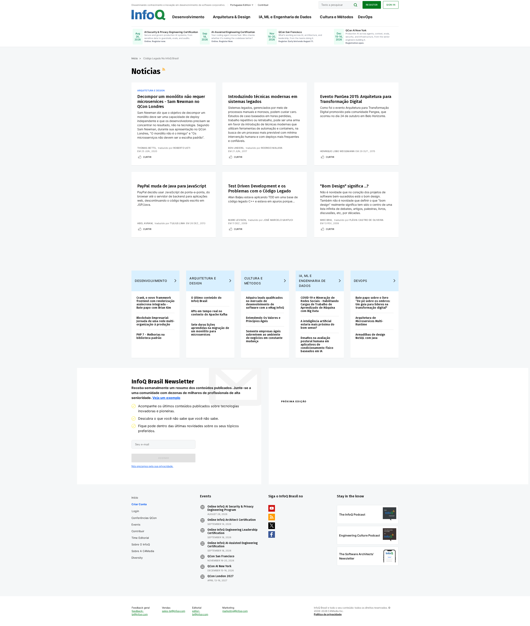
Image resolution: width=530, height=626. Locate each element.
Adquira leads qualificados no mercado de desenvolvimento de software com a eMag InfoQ (265, 302)
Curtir (147, 157)
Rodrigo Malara (271, 147)
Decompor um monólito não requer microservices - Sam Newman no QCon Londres (171, 101)
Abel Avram (145, 223)
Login (135, 511)
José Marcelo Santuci (278, 220)
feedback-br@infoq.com (140, 612)
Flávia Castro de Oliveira (366, 220)
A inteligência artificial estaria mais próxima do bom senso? (317, 324)
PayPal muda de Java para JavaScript (171, 186)
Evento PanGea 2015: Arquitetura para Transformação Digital (355, 99)
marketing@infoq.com (235, 611)
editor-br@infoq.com (200, 612)
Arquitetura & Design (231, 17)
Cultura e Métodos (336, 17)
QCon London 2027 (220, 576)
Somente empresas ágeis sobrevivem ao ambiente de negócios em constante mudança (264, 336)
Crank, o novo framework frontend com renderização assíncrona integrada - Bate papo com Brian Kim (155, 302)
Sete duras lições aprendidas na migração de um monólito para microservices (210, 329)
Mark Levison (237, 220)
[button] (163, 458)
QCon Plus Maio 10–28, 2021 (298, 471)
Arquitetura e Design (151, 90)
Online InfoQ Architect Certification (231, 520)
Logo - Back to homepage (148, 15)
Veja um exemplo (166, 398)
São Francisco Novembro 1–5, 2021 (358, 471)
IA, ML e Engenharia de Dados (285, 17)
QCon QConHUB (310, 410)
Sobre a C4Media (142, 551)
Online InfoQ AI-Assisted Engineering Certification (232, 544)
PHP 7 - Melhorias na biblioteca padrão (150, 336)
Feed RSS (164, 71)
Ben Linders (235, 147)
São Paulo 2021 (344, 466)
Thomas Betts (146, 147)
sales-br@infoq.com (173, 611)
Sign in (390, 4)
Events (135, 524)
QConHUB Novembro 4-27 (297, 466)
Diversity (137, 557)
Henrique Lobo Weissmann (337, 151)
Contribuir (137, 531)
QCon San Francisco (220, 556)
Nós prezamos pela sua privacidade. (152, 466)
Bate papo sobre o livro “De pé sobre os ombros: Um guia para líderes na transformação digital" (372, 302)
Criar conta (139, 504)
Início (134, 58)
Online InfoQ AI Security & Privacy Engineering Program (230, 508)
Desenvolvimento (188, 17)
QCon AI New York (219, 566)
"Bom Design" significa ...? (344, 186)
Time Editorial (140, 537)
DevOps (365, 17)
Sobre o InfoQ (140, 544)
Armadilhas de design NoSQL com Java (370, 336)
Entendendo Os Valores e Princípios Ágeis (263, 319)
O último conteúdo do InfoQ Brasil (206, 299)
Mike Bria (326, 220)
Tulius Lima (177, 223)
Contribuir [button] (263, 5)
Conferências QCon (144, 518)
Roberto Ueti (181, 147)
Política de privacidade (328, 614)
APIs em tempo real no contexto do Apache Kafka (209, 312)
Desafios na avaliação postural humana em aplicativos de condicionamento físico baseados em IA (317, 344)
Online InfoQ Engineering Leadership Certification (232, 531)
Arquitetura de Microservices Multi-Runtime (369, 321)
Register (372, 4)
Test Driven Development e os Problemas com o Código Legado (259, 188)
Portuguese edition (240, 5)
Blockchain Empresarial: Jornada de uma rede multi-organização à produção (155, 321)
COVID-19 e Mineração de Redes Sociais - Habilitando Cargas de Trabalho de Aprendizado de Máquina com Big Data (320, 304)
